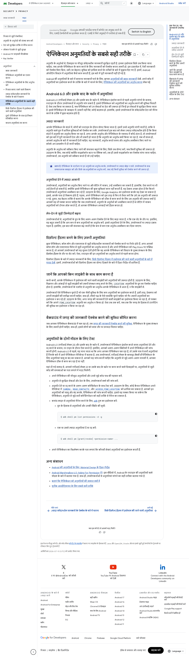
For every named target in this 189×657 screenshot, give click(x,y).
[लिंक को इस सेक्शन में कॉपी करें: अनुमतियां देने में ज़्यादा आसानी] (82, 180)
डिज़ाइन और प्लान (68, 3)
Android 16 (119, 602)
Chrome (87, 638)
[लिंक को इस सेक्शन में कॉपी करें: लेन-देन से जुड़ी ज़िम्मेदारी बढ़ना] (83, 213)
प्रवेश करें (182, 3)
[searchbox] (18, 27)
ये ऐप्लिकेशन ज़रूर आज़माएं (39, 3)
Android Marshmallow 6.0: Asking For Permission (75, 472)
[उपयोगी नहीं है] (156, 44)
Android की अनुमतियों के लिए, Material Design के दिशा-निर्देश (81, 467)
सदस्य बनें (155, 650)
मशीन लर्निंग (69, 602)
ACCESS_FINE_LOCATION (108, 389)
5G (66, 619)
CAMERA (66, 389)
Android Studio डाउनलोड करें (149, 612)
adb (96, 401)
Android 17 (119, 597)
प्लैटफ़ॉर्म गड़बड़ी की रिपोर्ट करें (173, 598)
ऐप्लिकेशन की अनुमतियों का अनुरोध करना (122, 82)
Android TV (95, 615)
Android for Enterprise (50, 604)
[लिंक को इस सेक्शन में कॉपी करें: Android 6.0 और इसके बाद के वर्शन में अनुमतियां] (115, 94)
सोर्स (42, 613)
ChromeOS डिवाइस (98, 606)
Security (8, 11)
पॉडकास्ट (44, 627)
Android (44, 600)
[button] (18, 45)
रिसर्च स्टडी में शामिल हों (172, 613)
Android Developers (54, 44)
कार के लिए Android (98, 611)
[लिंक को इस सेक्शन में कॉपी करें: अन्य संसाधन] (65, 461)
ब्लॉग (42, 622)
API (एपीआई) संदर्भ (146, 606)
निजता (67, 615)
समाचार (43, 618)
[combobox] (113, 3)
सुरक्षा (42, 609)
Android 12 (119, 619)
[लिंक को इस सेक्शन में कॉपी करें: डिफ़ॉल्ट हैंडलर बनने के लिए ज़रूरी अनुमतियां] (108, 238)
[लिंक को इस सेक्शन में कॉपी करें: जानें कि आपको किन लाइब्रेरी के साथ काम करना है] (116, 274)
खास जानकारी (9, 18)
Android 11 (119, 624)
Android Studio (166, 3)
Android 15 (119, 606)
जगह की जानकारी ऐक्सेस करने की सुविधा (112, 323)
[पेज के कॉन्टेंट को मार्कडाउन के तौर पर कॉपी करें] (143, 54)
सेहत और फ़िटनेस (71, 606)
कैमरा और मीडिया (71, 611)
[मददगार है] (152, 44)
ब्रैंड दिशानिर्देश (63, 650)
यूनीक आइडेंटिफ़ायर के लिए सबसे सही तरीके (72, 486)
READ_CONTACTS (81, 389)
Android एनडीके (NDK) (149, 617)
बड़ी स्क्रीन (93, 597)
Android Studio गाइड (148, 597)
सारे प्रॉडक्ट (140, 638)
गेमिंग (67, 597)
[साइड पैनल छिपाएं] (33, 652)
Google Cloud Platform (120, 638)
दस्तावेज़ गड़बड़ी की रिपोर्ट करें (175, 604)
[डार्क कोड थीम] (156, 414)
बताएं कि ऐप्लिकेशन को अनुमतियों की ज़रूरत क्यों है (76, 481)
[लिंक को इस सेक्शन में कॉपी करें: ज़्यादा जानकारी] (66, 121)
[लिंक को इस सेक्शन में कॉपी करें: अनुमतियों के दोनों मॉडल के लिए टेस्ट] (97, 339)
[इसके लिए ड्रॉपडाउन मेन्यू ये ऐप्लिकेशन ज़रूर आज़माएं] (54, 3)
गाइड (24, 18)
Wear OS (94, 602)
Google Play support (173, 608)
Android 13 (119, 615)
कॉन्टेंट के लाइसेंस (75, 543)
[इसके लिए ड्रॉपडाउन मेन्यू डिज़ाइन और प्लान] (78, 3)
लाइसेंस (52, 650)
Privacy (23, 11)
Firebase (101, 638)
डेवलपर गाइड (144, 602)
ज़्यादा (88, 3)
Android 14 (119, 611)
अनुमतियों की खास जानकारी (123, 79)
